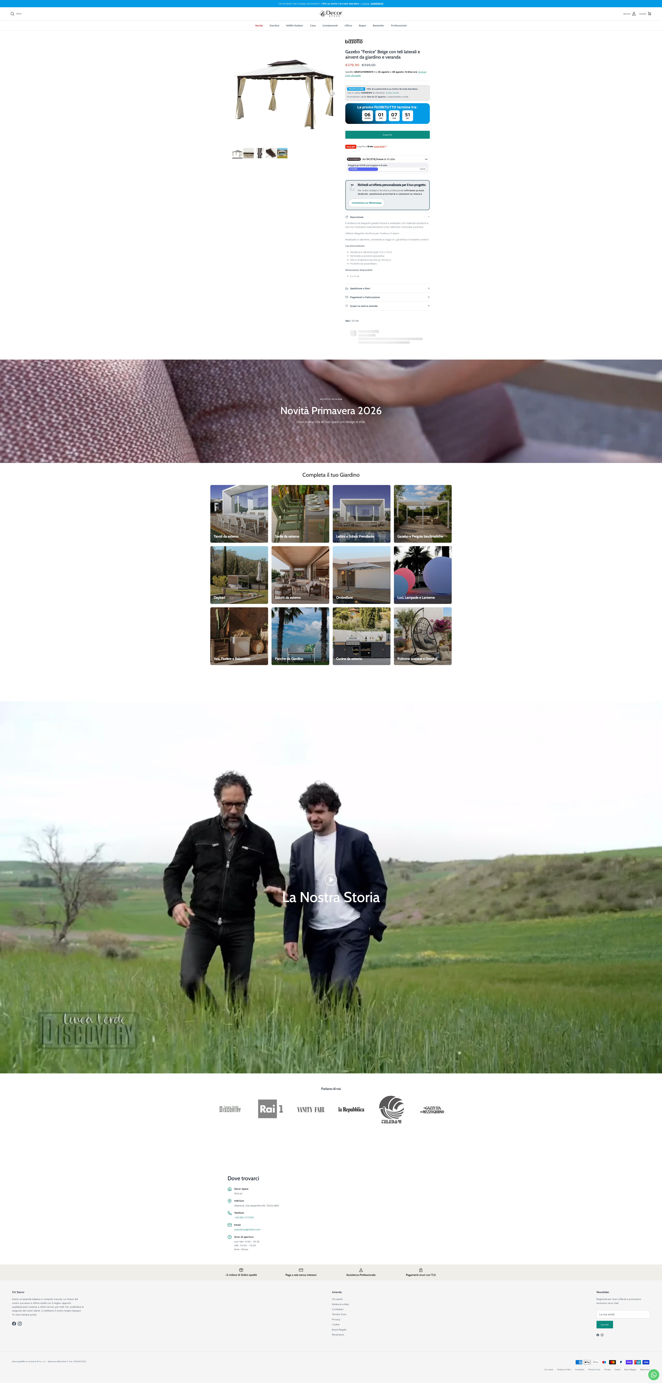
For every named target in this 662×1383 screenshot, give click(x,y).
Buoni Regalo (339, 1329)
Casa (313, 25)
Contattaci (337, 1309)
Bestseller (378, 25)
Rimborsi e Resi (340, 1304)
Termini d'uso (339, 1314)
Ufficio (348, 25)
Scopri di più (392, 92)
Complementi (330, 25)
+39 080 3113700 (244, 1217)
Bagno (362, 25)
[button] (331, 879)
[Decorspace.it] (331, 14)
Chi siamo (337, 1299)
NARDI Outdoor (294, 25)
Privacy (336, 1319)
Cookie (335, 1324)
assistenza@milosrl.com (247, 1229)
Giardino (274, 25)
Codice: (372, 3)
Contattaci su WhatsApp (367, 202)
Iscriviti (605, 1324)
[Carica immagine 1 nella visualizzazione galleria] (285, 92)
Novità (259, 25)
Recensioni (338, 1334)
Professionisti (399, 25)
